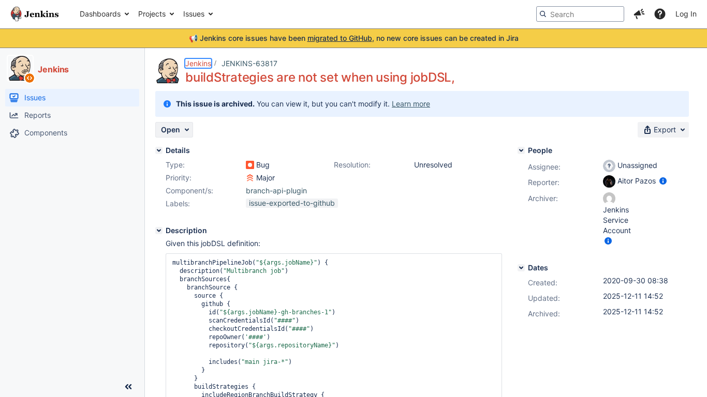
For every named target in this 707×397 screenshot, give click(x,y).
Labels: (178, 203)
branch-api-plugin (276, 190)
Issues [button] (193, 13)
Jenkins (198, 63)
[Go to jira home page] (34, 14)
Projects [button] (152, 13)
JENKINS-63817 (249, 63)
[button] (639, 14)
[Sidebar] (128, 386)
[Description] (159, 230)
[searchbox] (580, 14)
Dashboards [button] (100, 13)
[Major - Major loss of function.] (250, 178)
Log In (686, 13)
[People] (521, 150)
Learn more (411, 103)
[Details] (159, 150)
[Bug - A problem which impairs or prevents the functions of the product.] (250, 165)
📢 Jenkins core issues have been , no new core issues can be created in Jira (354, 38)
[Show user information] (663, 180)
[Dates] (521, 267)
